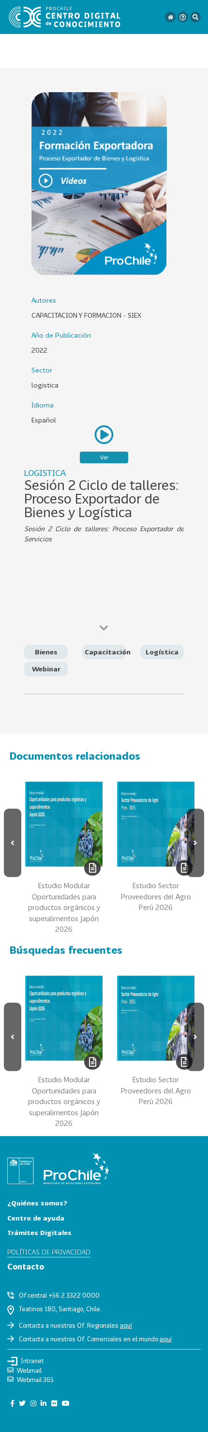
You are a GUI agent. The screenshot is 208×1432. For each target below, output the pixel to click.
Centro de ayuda (35, 1218)
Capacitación (108, 652)
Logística (162, 652)
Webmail (29, 1370)
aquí (126, 1325)
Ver (104, 457)
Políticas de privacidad (48, 1252)
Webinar (46, 669)
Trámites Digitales (39, 1232)
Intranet (32, 1361)
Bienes (46, 652)
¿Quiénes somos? (37, 1203)
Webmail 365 (35, 1379)
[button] (12, 843)
